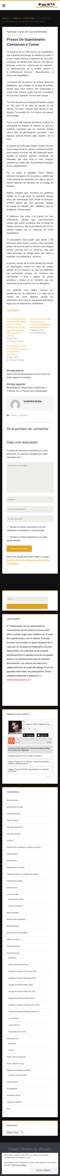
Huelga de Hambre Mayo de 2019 (22, 991)
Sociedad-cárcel (13, 1095)
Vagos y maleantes (14, 1102)
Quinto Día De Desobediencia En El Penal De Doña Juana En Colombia (28, 376)
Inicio (6, 18)
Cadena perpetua (14, 814)
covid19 (10, 840)
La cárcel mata (12, 894)
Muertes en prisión (16, 899)
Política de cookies (19, 1165)
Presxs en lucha (13, 953)
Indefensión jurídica (15, 881)
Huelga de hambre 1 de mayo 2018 (22, 971)
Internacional (12, 888)
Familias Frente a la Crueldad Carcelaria (22, 874)
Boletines (12, 1043)
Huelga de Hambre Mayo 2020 (21, 985)
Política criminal (13, 939)
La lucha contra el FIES (18, 1075)
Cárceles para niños (15, 827)
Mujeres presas (13, 926)
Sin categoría (12, 1089)
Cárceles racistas (14, 834)
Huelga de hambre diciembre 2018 (22, 978)
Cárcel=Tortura (23, 18)
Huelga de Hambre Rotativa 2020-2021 (24, 1012)
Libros (11, 1050)
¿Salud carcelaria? (16, 906)
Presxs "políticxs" (14, 946)
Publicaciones (12, 1038)
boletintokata (40, 31)
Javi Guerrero (14, 1018)
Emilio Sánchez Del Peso (18, 965)
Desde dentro (12, 854)
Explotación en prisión (16, 867)
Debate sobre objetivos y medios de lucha (24, 847)
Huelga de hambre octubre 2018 (21, 998)
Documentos (12, 861)
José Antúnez (14, 1025)
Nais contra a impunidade (17, 933)
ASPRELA (12, 958)
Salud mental (12, 1082)
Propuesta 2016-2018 (17, 1032)
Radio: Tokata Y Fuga (15, 1064)
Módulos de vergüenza (16, 919)
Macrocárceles (13, 913)
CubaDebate (13, 310)
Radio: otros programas (16, 1057)
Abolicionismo (13, 800)
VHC (8, 1109)
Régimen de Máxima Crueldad (19, 1070)
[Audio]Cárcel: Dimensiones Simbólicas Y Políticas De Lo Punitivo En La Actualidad (27, 389)
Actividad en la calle (15, 807)
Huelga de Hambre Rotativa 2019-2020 (24, 1005)
